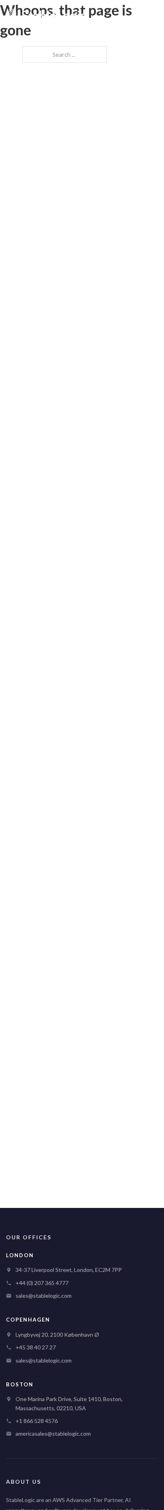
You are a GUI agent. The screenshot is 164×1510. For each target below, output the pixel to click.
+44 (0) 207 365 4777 (42, 1282)
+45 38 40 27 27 (36, 1347)
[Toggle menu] (149, 16)
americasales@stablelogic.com (53, 1433)
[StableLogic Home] (46, 16)
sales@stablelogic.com (44, 1295)
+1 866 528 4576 (37, 1420)
